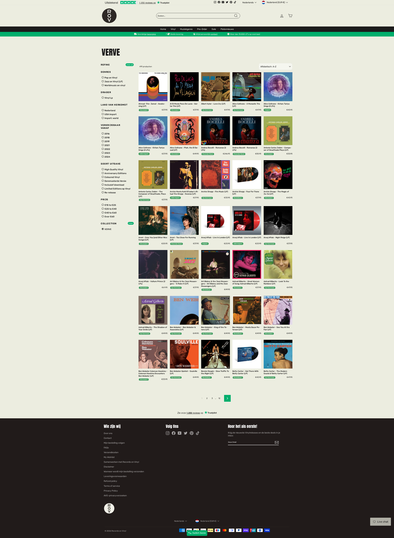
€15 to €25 (110, 205)
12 (219, 398)
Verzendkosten (111, 452)
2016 (107, 133)
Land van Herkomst (114, 105)
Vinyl (173, 29)
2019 (107, 141)
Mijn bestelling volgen (114, 443)
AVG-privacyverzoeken (115, 495)
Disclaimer (109, 466)
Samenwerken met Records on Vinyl (121, 462)
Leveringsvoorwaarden (115, 476)
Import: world (111, 118)
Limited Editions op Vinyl (117, 188)
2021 (107, 145)
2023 (107, 153)
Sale (214, 29)
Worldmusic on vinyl (114, 85)
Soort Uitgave (111, 163)
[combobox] (196, 16)
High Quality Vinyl (113, 169)
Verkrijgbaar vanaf (110, 127)
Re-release (110, 192)
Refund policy (110, 481)
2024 (107, 157)
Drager (106, 92)
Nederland (109, 110)
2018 (107, 137)
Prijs (104, 199)
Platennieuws (227, 29)
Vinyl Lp (108, 98)
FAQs (106, 447)
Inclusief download (114, 185)
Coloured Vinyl (112, 177)
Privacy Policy (111, 490)
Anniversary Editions (115, 173)
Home (163, 29)
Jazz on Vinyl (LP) (113, 81)
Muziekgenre (186, 29)
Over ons (108, 433)
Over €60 (109, 216)
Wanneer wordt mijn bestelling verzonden (124, 471)
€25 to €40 (110, 209)
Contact (108, 438)
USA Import (110, 114)
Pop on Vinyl (110, 77)
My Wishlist (109, 457)
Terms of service (112, 486)
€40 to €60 (110, 212)
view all (129, 65)
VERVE (107, 229)
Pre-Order (202, 29)
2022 (107, 149)
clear (131, 223)
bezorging (151, 34)
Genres (106, 72)
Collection (109, 223)
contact (214, 34)
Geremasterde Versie (115, 181)
